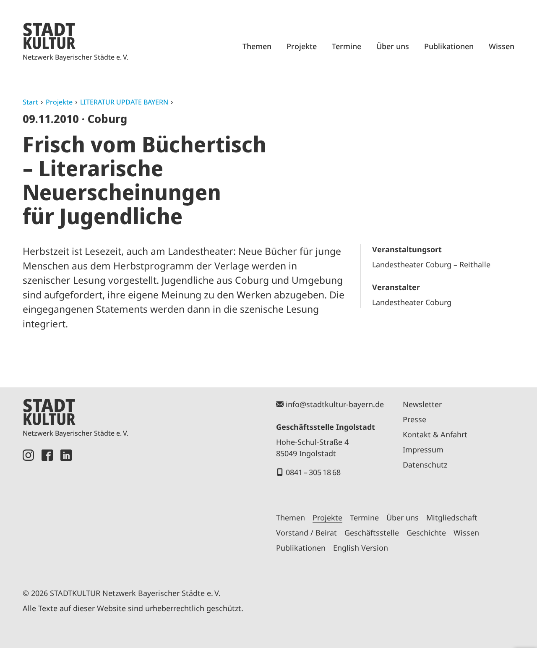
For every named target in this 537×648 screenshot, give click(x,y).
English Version (360, 548)
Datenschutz (425, 465)
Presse (414, 419)
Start (30, 102)
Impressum (423, 449)
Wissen (501, 46)
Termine (346, 46)
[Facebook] (47, 509)
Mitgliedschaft (451, 517)
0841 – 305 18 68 (313, 472)
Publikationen (449, 46)
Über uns (392, 46)
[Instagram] (28, 509)
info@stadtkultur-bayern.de (335, 404)
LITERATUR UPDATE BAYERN (124, 102)
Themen (256, 46)
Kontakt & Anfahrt (435, 434)
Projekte (302, 46)
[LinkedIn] (66, 509)
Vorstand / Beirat (306, 533)
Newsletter (422, 404)
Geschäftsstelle (371, 533)
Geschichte (426, 533)
